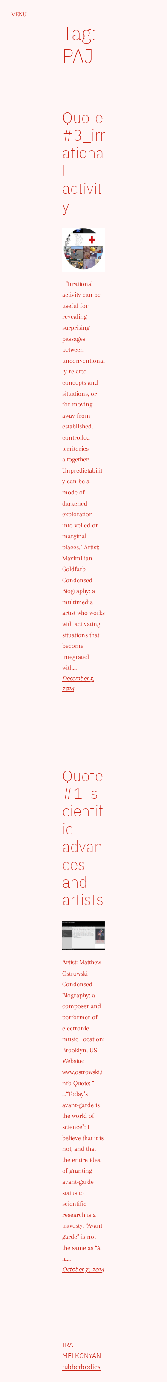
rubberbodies (81, 1366)
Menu (18, 14)
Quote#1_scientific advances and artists (83, 838)
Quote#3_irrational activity (83, 161)
